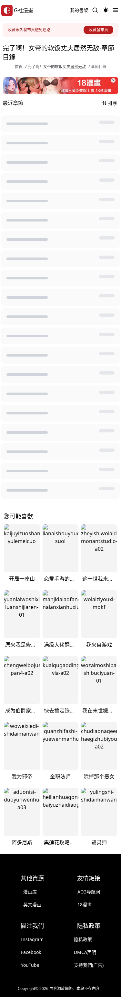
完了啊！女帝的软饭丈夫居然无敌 (57, 66)
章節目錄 (98, 66)
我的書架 (79, 10)
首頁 (19, 66)
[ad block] (60, 85)
